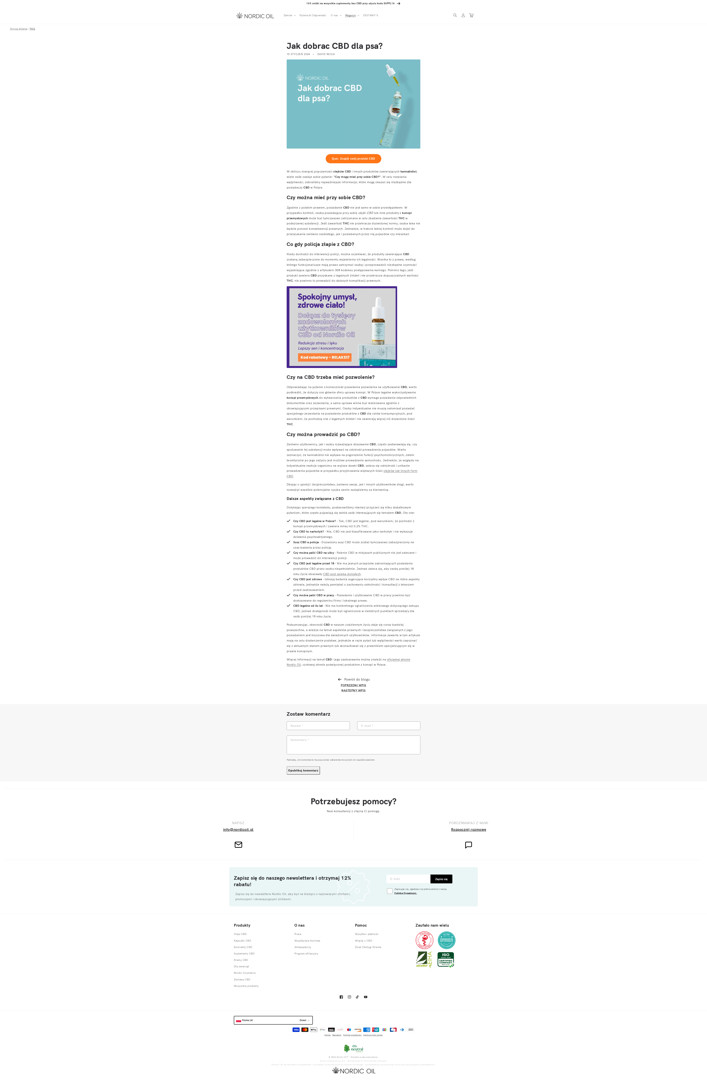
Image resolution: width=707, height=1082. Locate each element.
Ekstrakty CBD (243, 947)
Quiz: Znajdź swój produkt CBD (353, 158)
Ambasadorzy (302, 947)
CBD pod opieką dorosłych (342, 574)
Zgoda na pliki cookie (372, 1035)
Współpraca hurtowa (307, 940)
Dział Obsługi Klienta (368, 947)
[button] (289, 15)
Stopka (327, 1035)
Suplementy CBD (244, 953)
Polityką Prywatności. (405, 893)
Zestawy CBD (242, 979)
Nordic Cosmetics (245, 972)
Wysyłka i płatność (367, 934)
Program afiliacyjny (306, 953)
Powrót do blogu (357, 679)
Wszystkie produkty (246, 986)
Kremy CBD (241, 960)
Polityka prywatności (352, 1035)
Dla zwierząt (241, 966)
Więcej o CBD (363, 940)
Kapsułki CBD (242, 940)
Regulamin (337, 1035)
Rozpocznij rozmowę (468, 829)
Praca (297, 934)
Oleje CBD (240, 934)
